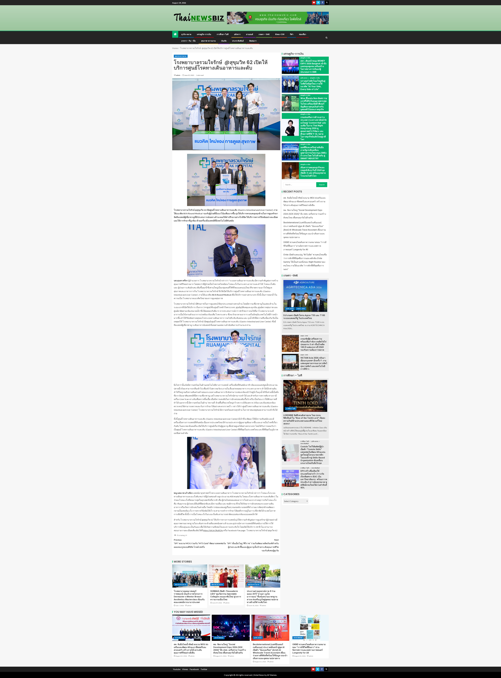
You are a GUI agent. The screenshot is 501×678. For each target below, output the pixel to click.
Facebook (194, 669)
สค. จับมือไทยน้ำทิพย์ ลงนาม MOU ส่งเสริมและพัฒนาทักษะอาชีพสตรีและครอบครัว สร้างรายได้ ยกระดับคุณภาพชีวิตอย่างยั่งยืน (304, 202)
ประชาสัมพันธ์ (238, 41)
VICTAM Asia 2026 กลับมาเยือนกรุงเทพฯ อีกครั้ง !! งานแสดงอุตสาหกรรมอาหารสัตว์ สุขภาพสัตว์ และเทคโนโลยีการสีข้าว (313, 363)
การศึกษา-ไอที (222, 34)
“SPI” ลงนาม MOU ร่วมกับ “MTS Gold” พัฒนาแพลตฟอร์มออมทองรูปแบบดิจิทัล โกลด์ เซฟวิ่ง (200, 543)
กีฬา (291, 34)
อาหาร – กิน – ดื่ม (188, 41)
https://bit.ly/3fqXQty (213, 530)
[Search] (326, 37)
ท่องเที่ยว (302, 34)
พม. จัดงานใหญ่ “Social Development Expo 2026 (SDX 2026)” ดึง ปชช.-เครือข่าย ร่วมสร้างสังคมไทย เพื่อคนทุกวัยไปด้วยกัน (304, 214)
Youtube (176, 669)
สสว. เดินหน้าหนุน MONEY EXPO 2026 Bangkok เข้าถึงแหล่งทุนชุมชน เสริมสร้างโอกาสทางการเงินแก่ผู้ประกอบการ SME (313, 66)
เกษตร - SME (301, 309)
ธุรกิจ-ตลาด (186, 34)
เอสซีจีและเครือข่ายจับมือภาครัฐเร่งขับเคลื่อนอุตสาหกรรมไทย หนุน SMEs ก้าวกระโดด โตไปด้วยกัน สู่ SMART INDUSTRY (313, 153)
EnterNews (259, 675)
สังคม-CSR (279, 34)
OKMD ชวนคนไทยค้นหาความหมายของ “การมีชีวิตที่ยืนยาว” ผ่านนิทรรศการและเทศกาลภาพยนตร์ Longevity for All (304, 246)
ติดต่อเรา (253, 41)
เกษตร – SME (264, 34)
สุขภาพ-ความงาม (208, 41)
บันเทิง (223, 41)
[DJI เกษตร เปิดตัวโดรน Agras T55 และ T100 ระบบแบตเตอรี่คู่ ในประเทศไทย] (305, 296)
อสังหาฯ (237, 34)
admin (178, 75)
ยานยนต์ (249, 34)
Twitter (204, 669)
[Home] (175, 34)
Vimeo (185, 669)
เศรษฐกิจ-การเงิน (204, 34)
